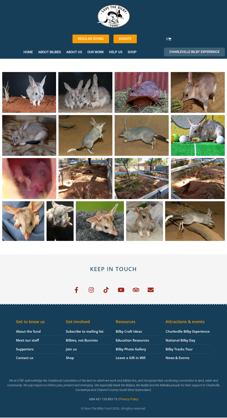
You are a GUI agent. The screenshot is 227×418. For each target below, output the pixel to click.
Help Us (115, 52)
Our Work (95, 52)
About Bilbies (49, 52)
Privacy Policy (128, 399)
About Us (74, 52)
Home (28, 52)
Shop (132, 52)
